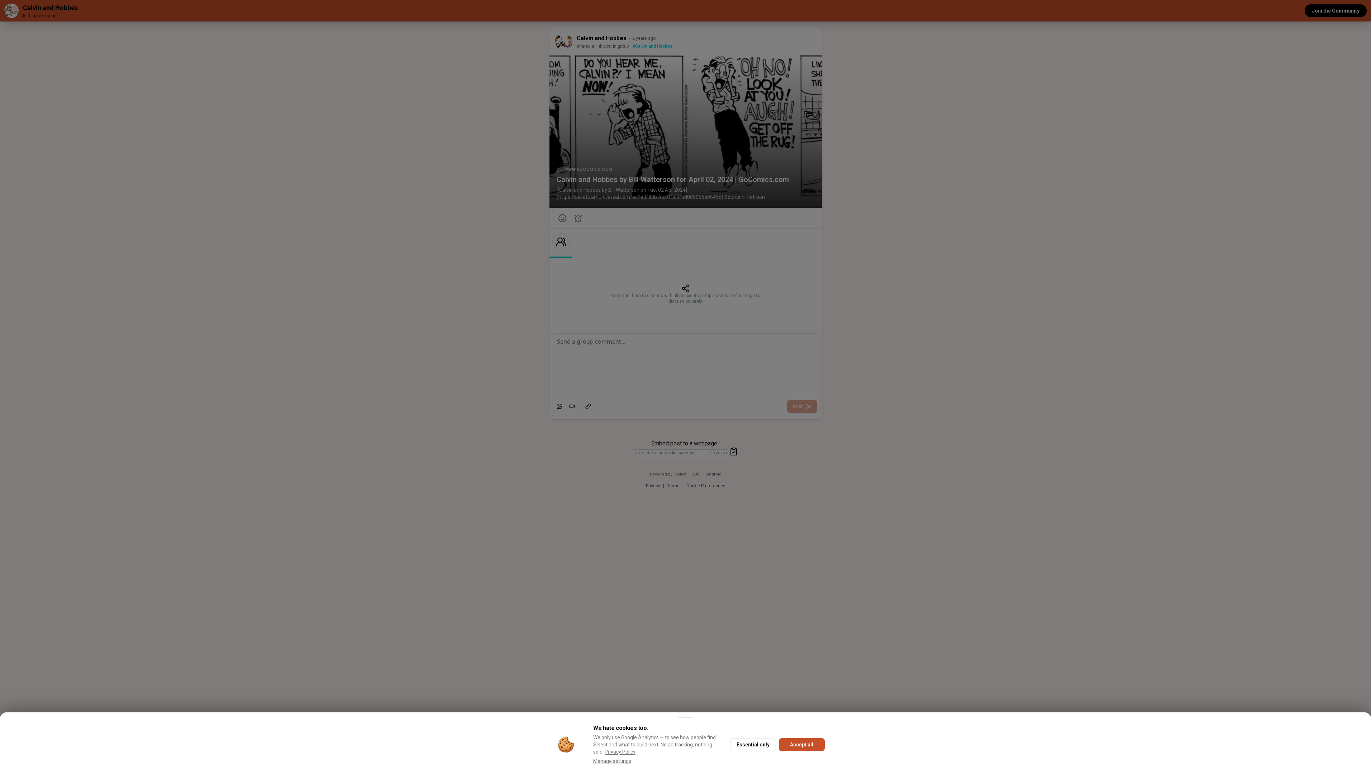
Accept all (801, 744)
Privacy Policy (620, 752)
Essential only (753, 744)
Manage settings (612, 761)
